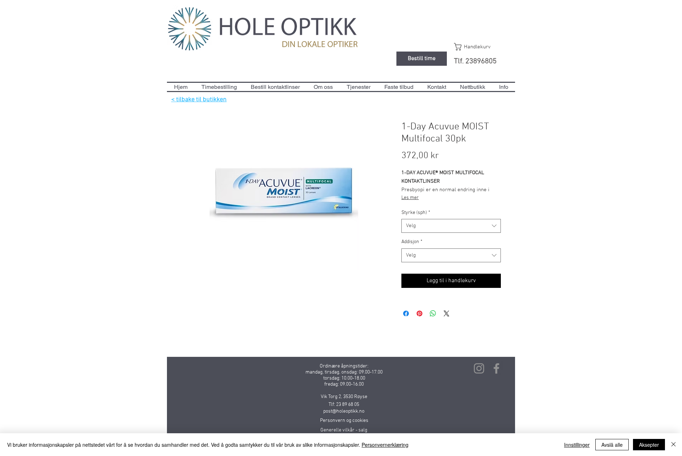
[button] (479, 46)
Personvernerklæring (385, 444)
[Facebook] (496, 368)
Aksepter (649, 444)
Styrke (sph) (415, 213)
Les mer (410, 198)
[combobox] (451, 226)
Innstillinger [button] (577, 444)
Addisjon (411, 242)
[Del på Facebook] (406, 313)
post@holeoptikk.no (343, 411)
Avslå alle (612, 444)
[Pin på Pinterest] (419, 313)
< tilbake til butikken (199, 99)
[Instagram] (479, 368)
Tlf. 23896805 (475, 61)
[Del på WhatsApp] (433, 313)
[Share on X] (446, 313)
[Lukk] (673, 444)
